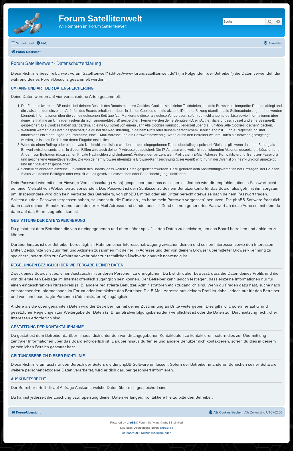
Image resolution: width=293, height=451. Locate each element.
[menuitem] (41, 43)
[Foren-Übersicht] (34, 22)
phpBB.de (166, 427)
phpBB (131, 422)
